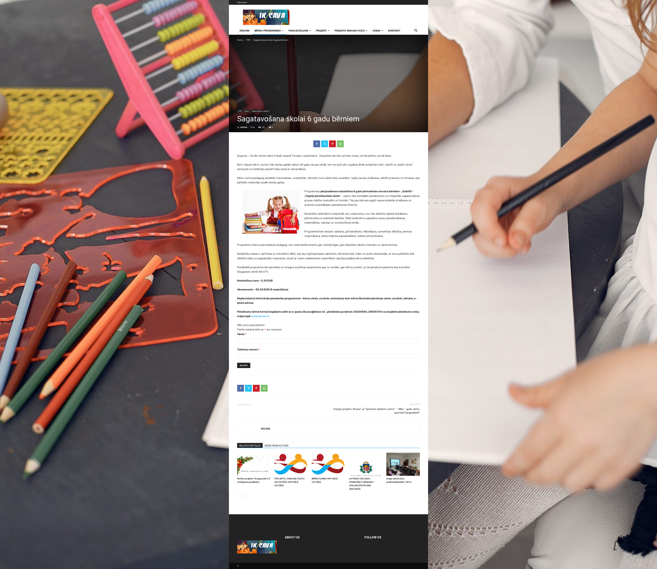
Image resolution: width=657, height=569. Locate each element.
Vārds (241, 334)
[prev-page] (239, 496)
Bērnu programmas (267, 30)
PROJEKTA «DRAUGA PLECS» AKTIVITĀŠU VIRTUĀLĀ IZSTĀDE (289, 482)
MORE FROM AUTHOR (276, 445)
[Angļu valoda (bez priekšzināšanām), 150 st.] (403, 464)
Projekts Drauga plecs (349, 30)
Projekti (321, 30)
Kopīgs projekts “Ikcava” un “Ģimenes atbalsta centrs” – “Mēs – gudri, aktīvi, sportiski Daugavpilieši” (377, 411)
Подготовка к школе (260, 111)
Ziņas (246, 111)
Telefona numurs (248, 349)
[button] (416, 30)
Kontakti (394, 30)
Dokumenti (242, 2)
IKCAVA (243, 127)
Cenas (376, 30)
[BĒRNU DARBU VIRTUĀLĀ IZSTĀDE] (328, 464)
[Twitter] (324, 143)
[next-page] (245, 496)
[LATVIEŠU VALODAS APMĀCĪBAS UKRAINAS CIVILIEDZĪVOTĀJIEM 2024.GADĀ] (366, 464)
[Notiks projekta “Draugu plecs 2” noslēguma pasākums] (254, 464)
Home (240, 39)
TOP (248, 39)
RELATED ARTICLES (250, 445)
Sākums (245, 30)
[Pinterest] (332, 143)
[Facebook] (316, 143)
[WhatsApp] (340, 143)
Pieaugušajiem (298, 30)
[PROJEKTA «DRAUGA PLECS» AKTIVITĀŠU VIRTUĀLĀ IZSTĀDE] (291, 464)
